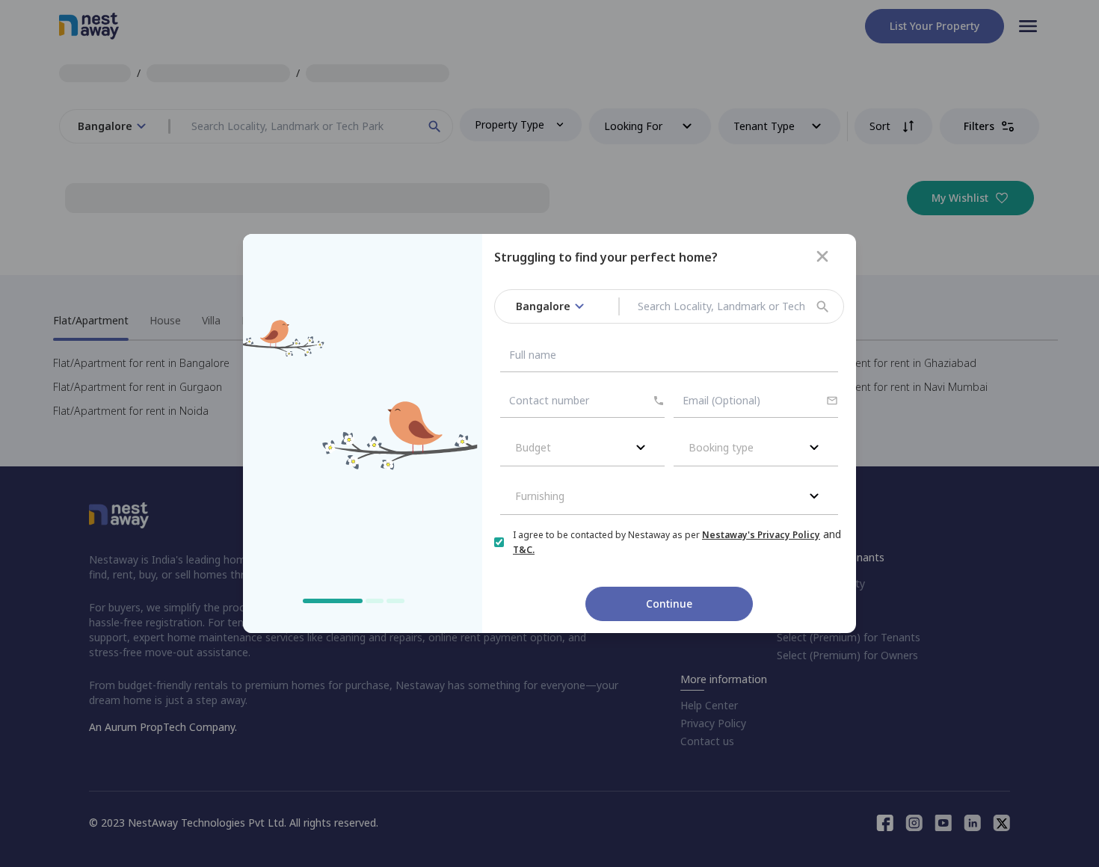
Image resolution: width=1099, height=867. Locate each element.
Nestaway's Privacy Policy (761, 534)
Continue (669, 603)
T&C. (524, 549)
